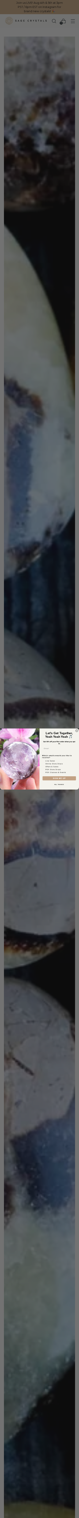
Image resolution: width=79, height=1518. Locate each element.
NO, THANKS (59, 784)
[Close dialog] (76, 731)
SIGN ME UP (59, 778)
